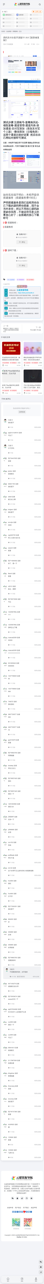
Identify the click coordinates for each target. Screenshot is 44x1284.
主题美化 (28, 390)
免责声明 (34, 1207)
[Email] (31, 1198)
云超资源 (8, 31)
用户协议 (18, 1207)
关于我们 (26, 1207)
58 (34, 44)
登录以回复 (37, 427)
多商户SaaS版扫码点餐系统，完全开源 (10, 386)
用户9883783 (22, 976)
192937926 (29, 298)
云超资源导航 (19, 1235)
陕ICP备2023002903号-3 (30, 1235)
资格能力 (14, 363)
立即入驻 (38, 11)
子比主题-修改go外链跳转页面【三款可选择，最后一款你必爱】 (33, 387)
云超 (9, 420)
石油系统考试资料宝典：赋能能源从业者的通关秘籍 (11, 358)
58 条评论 (7, 399)
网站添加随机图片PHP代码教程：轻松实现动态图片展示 (33, 359)
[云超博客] (27, 1198)
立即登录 (22, 412)
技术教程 (31, 279)
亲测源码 (15, 31)
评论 (23, 242)
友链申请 (10, 1207)
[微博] (22, 1198)
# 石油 (19, 363)
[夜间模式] (41, 1272)
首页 (3, 31)
